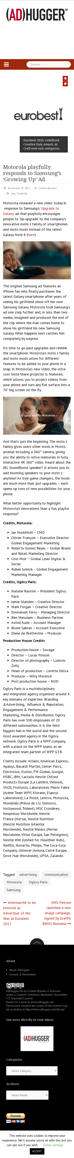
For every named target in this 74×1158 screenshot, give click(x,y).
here (31, 234)
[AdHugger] (37, 14)
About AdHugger (19, 970)
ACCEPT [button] (37, 1151)
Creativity (22, 193)
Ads (13, 193)
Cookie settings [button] (53, 1145)
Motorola (14, 882)
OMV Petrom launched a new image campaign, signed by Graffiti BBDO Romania (56, 913)
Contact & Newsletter (22, 974)
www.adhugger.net (42, 1002)
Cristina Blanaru (47, 188)
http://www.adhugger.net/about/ (45, 1009)
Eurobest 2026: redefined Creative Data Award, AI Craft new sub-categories (41, 144)
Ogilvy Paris (38, 882)
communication (56, 874)
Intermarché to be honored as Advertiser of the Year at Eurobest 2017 (19, 913)
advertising (28, 874)
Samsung (14, 889)
